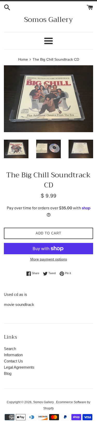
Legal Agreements (19, 367)
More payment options (48, 259)
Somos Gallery (48, 19)
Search (10, 348)
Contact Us (13, 361)
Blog (7, 373)
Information (13, 355)
